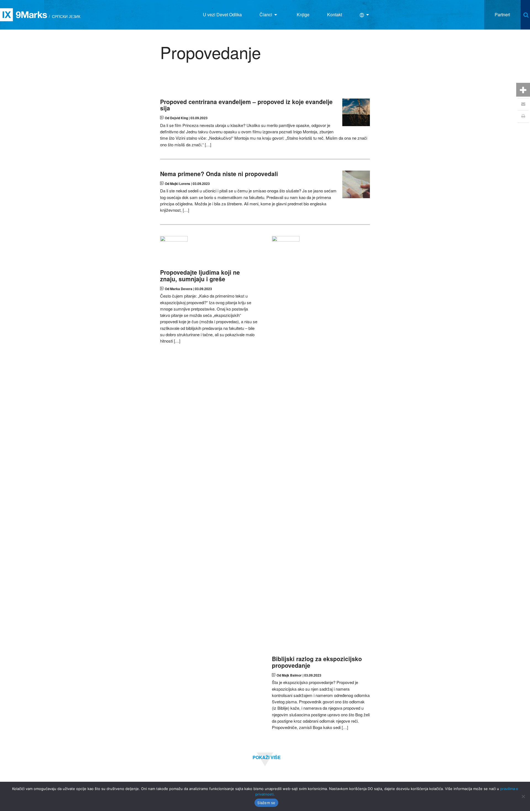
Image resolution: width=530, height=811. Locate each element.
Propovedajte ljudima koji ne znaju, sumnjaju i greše (200, 275)
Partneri (502, 14)
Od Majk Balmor (289, 675)
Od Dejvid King (176, 117)
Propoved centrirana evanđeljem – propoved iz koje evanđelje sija (246, 105)
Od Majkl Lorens (177, 183)
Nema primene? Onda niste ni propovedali (219, 174)
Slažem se (266, 803)
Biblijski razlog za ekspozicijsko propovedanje (317, 662)
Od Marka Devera (178, 288)
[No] (523, 796)
